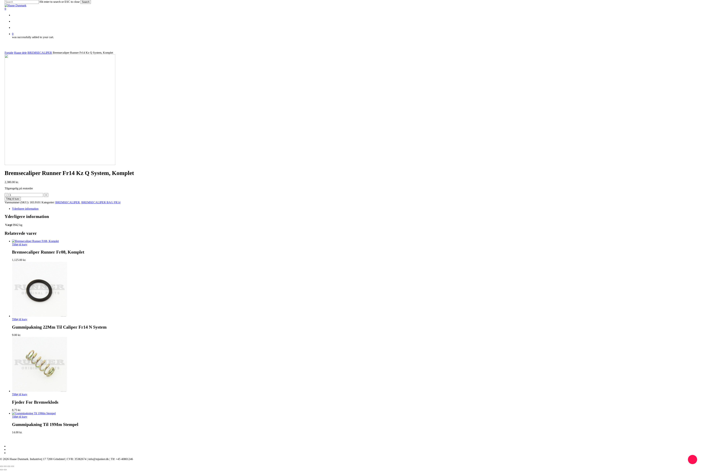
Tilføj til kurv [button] (19, 244)
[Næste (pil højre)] (5, 469)
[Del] (8, 466)
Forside (9, 52)
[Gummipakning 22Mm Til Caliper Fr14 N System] (39, 316)
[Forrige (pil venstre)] (1, 469)
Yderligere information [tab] (25, 208)
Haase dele (20, 52)
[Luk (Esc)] (12, 466)
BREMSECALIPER (39, 52)
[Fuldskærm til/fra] (5, 466)
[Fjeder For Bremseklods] (39, 391)
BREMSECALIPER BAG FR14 (100, 202)
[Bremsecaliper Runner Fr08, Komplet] (35, 241)
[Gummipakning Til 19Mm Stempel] (34, 413)
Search (85, 2)
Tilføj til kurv (12, 198)
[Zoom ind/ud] (1, 466)
